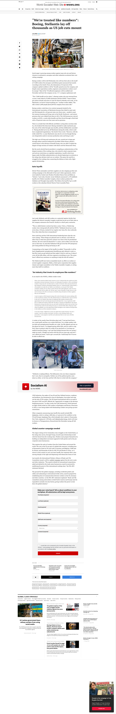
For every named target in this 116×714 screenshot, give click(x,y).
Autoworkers (46, 584)
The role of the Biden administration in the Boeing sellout (39, 567)
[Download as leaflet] (19, 60)
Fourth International (40, 12)
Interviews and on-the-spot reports (48, 587)
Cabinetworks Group (61, 419)
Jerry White (35, 33)
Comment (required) (43, 531)
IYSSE (60, 12)
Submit (58, 553)
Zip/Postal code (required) (44, 519)
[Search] (96, 9)
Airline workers (62, 584)
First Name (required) (43, 494)
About (93, 2)
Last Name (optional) (43, 501)
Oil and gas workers (22, 600)
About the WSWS (66, 12)
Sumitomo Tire (46, 417)
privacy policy (52, 549)
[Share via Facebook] (19, 43)
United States (35, 587)
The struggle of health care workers (39, 598)
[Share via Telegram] (19, 53)
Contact (89, 2)
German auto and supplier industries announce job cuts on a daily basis (70, 567)
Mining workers (78, 598)
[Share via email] (19, 57)
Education (49, 598)
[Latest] (22, 9)
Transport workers (71, 584)
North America (54, 584)
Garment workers (39, 600)
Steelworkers (71, 598)
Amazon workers (55, 598)
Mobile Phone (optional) (44, 513)
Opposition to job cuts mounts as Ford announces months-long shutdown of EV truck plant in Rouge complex (55, 567)
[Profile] (96, 2)
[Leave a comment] (19, 64)
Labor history (46, 600)
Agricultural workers (31, 600)
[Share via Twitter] (19, 46)
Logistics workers (27, 598)
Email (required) (42, 507)
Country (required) (42, 525)
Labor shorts (52, 600)
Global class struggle (37, 584)
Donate (79, 12)
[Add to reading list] (19, 67)
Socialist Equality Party (52, 12)
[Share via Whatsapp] (19, 50)
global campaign (55, 460)
